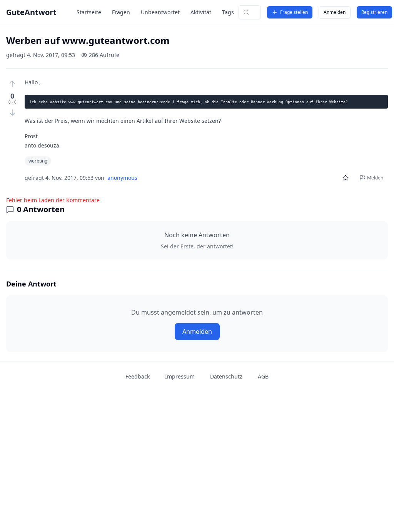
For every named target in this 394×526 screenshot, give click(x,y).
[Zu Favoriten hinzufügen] (345, 178)
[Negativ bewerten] (12, 112)
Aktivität (200, 12)
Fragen (121, 12)
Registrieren (374, 12)
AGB (263, 376)
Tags (228, 12)
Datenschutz (226, 376)
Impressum (180, 376)
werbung (37, 160)
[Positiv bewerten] (12, 84)
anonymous (122, 177)
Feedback (137, 376)
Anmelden (335, 12)
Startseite (89, 12)
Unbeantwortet (160, 12)
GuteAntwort (31, 12)
